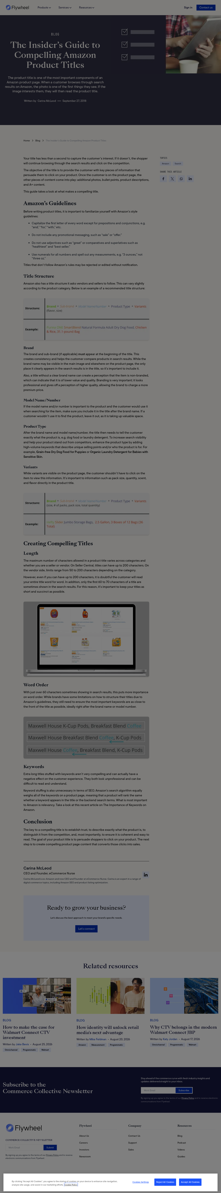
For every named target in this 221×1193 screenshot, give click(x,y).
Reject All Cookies (165, 1182)
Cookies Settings (140, 1182)
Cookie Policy (71, 1184)
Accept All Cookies (190, 1182)
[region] (110, 1182)
